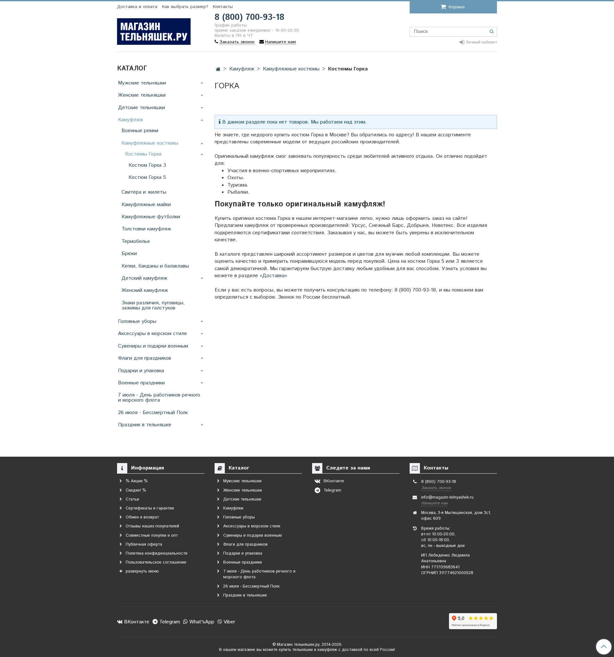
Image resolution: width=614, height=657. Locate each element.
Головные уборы (137, 321)
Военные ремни (140, 130)
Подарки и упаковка (141, 370)
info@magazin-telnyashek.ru (447, 497)
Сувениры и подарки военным (153, 346)
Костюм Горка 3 (147, 165)
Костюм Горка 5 (147, 177)
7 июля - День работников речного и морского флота (159, 397)
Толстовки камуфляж (146, 229)
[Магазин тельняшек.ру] (154, 30)
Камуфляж (241, 69)
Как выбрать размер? (185, 7)
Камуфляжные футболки (151, 216)
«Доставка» (273, 275)
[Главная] (218, 69)
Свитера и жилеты (144, 192)
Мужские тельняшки (142, 83)
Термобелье (136, 241)
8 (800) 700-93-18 (249, 17)
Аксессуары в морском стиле (152, 333)
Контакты (223, 7)
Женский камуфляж (145, 290)
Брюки (129, 253)
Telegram (169, 622)
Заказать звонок (436, 488)
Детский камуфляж (144, 278)
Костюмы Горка (143, 154)
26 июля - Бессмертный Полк (153, 412)
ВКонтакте (135, 622)
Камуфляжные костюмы (291, 69)
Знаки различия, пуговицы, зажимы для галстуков (153, 305)
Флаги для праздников (144, 358)
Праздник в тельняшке (144, 425)
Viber (228, 622)
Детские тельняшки (141, 107)
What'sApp (201, 622)
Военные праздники (141, 383)
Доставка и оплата (137, 7)
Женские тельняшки (142, 95)
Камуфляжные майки (146, 204)
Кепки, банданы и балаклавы (155, 266)
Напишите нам (434, 503)
